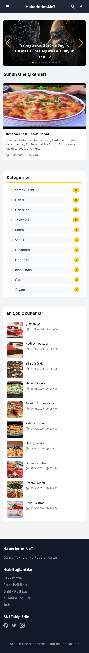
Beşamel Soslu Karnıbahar (27, 134)
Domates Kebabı (37, 463)
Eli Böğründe (35, 363)
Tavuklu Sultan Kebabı (41, 403)
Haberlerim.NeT (40, 6)
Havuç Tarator (35, 443)
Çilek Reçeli (33, 324)
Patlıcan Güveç (36, 423)
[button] (29, 62)
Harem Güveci (35, 383)
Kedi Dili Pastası (37, 343)
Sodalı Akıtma (35, 503)
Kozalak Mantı (35, 483)
